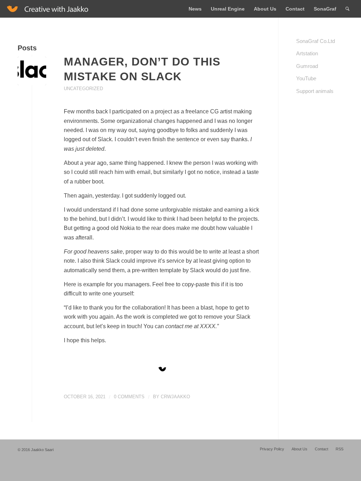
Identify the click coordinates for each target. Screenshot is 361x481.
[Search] (347, 9)
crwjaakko (175, 396)
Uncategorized (83, 88)
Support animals (315, 91)
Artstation (307, 53)
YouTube (306, 78)
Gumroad (307, 66)
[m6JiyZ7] (32, 71)
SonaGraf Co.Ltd (315, 41)
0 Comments (129, 396)
